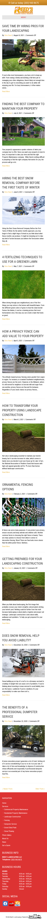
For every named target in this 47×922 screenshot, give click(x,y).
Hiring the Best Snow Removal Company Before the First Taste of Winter (21, 182)
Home (4, 803)
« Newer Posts (7, 789)
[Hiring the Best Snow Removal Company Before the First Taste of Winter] (23, 210)
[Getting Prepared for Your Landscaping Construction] (23, 586)
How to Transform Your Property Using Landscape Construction (21, 410)
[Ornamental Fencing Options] (23, 512)
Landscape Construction (12, 817)
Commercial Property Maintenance (16, 809)
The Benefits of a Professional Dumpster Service (19, 711)
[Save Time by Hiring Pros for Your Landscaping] (23, 55)
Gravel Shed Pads (10, 828)
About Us (5, 838)
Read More (6, 91)
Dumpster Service (10, 824)
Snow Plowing (9, 831)
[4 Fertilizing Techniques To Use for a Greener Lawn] (23, 284)
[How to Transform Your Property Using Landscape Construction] (23, 438)
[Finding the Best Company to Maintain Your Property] (23, 131)
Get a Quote (6, 845)
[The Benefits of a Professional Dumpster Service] (23, 741)
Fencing (7, 820)
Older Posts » (40, 789)
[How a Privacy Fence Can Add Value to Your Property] (23, 359)
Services (5, 806)
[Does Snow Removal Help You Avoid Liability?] (23, 663)
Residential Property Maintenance (15, 813)
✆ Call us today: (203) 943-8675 (23, 3)
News (4, 842)
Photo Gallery (6, 835)
